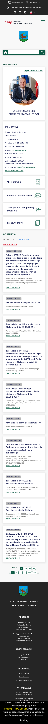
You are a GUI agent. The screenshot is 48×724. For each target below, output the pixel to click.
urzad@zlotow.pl (19, 150)
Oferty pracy (10, 245)
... (24, 573)
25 (26, 568)
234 (34, 573)
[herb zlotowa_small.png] (24, 36)
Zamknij (24, 720)
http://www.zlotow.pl (26, 167)
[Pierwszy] (10, 572)
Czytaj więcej (13, 288)
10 (21, 568)
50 (30, 568)
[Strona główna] (5, 52)
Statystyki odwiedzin (24, 680)
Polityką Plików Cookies (15, 709)
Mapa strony (17, 2)
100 (34, 568)
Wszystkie (8, 240)
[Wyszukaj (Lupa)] (42, 52)
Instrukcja (35, 2)
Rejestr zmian (24, 677)
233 (29, 573)
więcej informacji (33, 71)
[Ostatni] (38, 572)
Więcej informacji (14, 171)
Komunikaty (23, 240)
